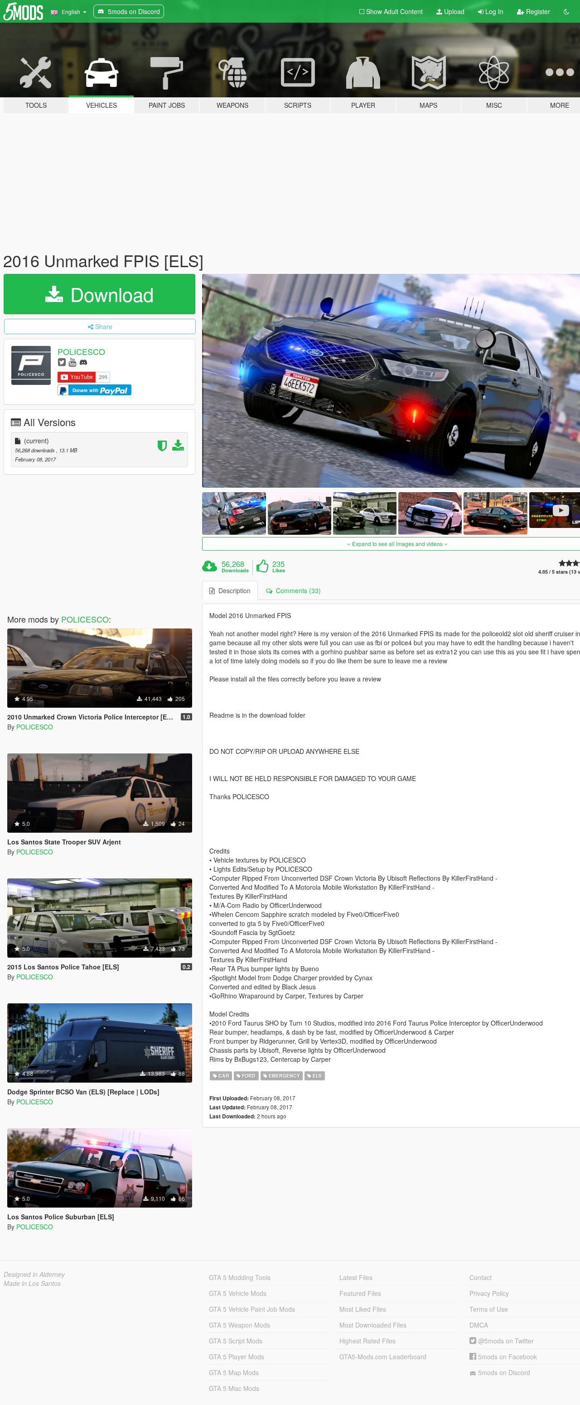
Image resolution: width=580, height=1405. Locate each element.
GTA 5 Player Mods (236, 1356)
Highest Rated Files (367, 1340)
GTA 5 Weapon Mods (239, 1324)
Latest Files (355, 1277)
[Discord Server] (83, 361)
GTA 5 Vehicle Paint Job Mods (252, 1309)
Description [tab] (233, 590)
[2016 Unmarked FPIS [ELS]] (234, 513)
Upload (453, 11)
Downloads (235, 570)
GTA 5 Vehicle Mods (237, 1293)
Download (109, 293)
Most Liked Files (362, 1309)
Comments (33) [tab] (296, 590)
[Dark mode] (566, 11)
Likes (278, 570)
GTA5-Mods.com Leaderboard (382, 1356)
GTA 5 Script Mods (235, 1340)
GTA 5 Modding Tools (240, 1277)
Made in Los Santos (32, 1283)
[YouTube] (72, 361)
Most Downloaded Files (372, 1324)
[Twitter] (62, 361)
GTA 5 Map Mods (234, 1372)
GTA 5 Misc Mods (234, 1388)
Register (537, 11)
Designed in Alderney (34, 1274)
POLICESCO (81, 351)
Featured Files (360, 1293)
